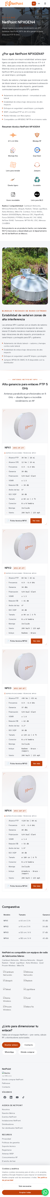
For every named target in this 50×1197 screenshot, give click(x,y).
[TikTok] (23, 1097)
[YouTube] (17, 1097)
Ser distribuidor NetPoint (12, 1128)
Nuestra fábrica (8, 1113)
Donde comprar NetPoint (12, 1080)
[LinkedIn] (11, 1097)
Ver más (36, 521)
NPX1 (8, 447)
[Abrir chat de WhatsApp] (45, 1192)
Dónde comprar (27, 1052)
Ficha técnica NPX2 (17, 641)
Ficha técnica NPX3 (17, 764)
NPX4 (8, 810)
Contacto (28, 1045)
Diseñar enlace (11, 1045)
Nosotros (6, 1109)
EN (39, 3)
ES (34, 3)
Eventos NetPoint (9, 1117)
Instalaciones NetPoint (11, 1121)
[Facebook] (5, 1097)
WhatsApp (9, 1052)
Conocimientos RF (10, 1157)
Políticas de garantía (10, 1143)
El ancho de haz (8, 1161)
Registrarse (7, 1150)
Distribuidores (8, 1124)
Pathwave (6, 1083)
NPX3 (8, 688)
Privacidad (6, 1139)
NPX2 (8, 567)
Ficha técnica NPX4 (17, 886)
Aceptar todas (25, 1192)
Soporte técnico (9, 1146)
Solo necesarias (25, 1186)
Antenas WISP (8, 1154)
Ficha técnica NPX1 (17, 521)
